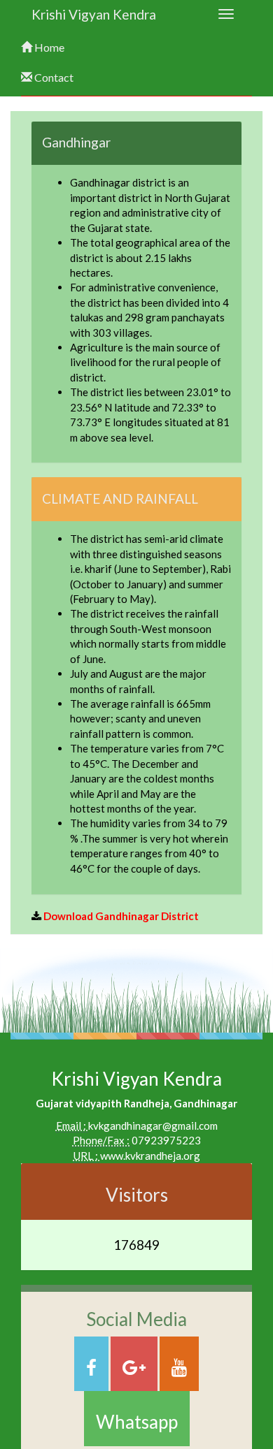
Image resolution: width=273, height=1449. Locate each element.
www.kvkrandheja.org (150, 1155)
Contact (53, 77)
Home (48, 47)
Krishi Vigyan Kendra (93, 14)
